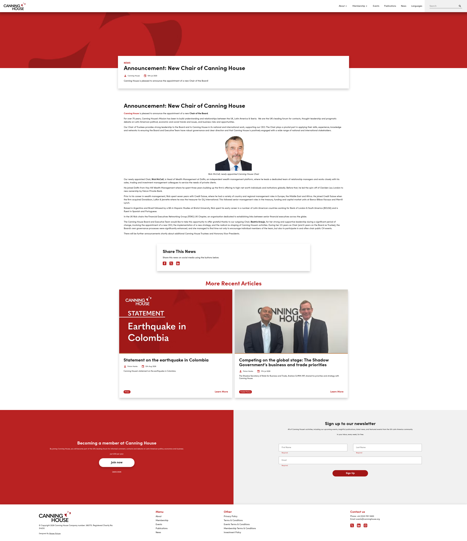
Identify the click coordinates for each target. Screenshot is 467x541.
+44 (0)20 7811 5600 (365, 516)
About (159, 516)
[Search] (460, 6)
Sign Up (350, 473)
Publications (390, 6)
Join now (116, 462)
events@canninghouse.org (368, 519)
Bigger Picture (55, 533)
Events (376, 6)
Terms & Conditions (233, 520)
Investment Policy (232, 532)
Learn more (116, 472)
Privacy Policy (230, 516)
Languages (416, 6)
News (403, 6)
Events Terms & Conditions (237, 524)
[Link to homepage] (55, 516)
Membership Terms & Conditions (240, 528)
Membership (162, 520)
